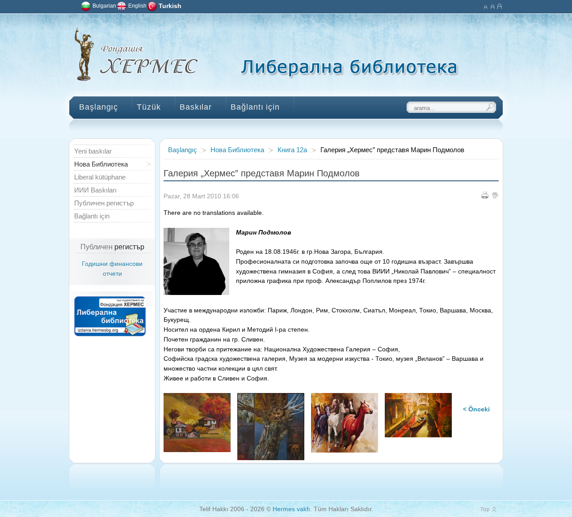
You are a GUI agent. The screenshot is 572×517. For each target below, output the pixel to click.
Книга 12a (292, 150)
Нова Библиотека (237, 150)
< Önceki (476, 409)
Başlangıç (182, 150)
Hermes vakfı (291, 509)
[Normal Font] (492, 5)
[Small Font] (485, 5)
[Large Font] (499, 5)
